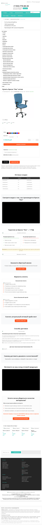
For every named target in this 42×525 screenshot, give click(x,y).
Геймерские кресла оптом (9, 66)
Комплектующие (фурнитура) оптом (10, 72)
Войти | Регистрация (33, 2)
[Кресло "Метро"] (26, 428)
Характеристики (14, 162)
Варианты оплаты (25, 470)
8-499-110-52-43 (4, 466)
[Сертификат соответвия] (21, 233)
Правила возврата (5, 464)
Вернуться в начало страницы (40, 523)
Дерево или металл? (25, 477)
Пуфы (3, 38)
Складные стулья (19, 517)
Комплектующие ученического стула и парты (13, 77)
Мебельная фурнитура (16, 518)
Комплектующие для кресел (9, 78)
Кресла (3, 44)
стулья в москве (36, 499)
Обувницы (4, 41)
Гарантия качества (25, 473)
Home (3, 86)
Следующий (4, 128)
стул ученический (25, 499)
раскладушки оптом (18, 499)
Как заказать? (4, 463)
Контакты (23, 463)
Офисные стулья (20, 516)
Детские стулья (26, 516)
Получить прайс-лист (21, 320)
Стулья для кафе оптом (7, 48)
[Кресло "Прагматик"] (35, 428)
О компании (24, 462)
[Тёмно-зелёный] (15, 133)
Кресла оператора (7, 60)
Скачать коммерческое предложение (10, 152)
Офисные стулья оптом (7, 51)
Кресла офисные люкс (8, 63)
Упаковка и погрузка (5, 486)
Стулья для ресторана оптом (8, 49)
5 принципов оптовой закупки (27, 476)
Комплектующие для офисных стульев (11, 75)
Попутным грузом (5, 476)
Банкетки (4, 70)
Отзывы (3, 488)
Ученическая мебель (7, 68)
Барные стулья (14, 516)
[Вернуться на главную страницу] (2, 19)
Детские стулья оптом (7, 56)
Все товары (7, 19)
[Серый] (10, 133)
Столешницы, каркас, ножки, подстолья (12, 73)
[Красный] (18, 133)
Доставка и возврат (25, 464)
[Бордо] (9, 133)
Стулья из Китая (24, 480)
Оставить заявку (21, 268)
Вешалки (4, 39)
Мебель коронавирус (25, 481)
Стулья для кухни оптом (7, 46)
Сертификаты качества (25, 465)
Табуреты (4, 36)
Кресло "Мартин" (16, 430)
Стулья (3, 32)
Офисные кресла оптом (14, 19)
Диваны (4, 43)
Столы (3, 34)
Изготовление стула (5, 485)
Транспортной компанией (6, 477)
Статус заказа (4, 462)
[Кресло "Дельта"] (7, 428)
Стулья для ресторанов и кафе (6, 516)
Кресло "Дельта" (6, 430)
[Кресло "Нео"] (4, 124)
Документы (23, 471)
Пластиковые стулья (7, 82)
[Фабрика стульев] (4, 2)
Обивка (6, 119)
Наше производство (5, 484)
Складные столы (6, 84)
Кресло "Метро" (25, 430)
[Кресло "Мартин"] (16, 428)
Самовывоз (4, 479)
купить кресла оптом (10, 499)
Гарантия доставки (25, 472)
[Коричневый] (14, 133)
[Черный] (7, 133)
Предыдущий (4, 93)
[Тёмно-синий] (17, 133)
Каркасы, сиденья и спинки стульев (11, 80)
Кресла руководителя (8, 65)
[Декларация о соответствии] (21, 254)
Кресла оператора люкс (8, 61)
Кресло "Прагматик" (34, 431)
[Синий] (12, 133)
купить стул (31, 499)
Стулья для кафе (24, 479)
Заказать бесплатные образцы (21, 418)
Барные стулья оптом (7, 55)
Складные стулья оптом (7, 53)
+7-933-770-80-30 (5, 520)
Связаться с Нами (5, 465)
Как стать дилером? (25, 466)
